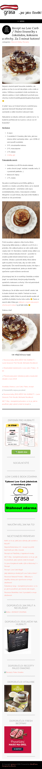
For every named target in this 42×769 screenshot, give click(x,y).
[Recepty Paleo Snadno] (13, 672)
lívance (12, 387)
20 (6, 27)
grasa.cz (14, 764)
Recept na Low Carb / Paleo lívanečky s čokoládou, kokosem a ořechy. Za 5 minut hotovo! (21, 33)
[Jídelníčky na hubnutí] (17, 653)
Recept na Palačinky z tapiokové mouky (19, 553)
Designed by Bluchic (9, 766)
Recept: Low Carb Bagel (13, 570)
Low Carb (19, 387)
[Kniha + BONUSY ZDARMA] (15, 612)
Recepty (26, 42)
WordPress (34, 764)
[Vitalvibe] (17, 711)
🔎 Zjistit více (21, 452)
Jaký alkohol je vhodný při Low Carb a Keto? (20, 573)
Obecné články (16, 42)
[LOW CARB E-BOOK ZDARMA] (21, 512)
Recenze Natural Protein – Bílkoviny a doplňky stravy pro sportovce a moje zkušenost (18, 580)
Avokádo (5, 387)
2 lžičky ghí (11, 155)
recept (31, 387)
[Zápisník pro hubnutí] (21, 446)
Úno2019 (6, 31)
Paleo (26, 387)
